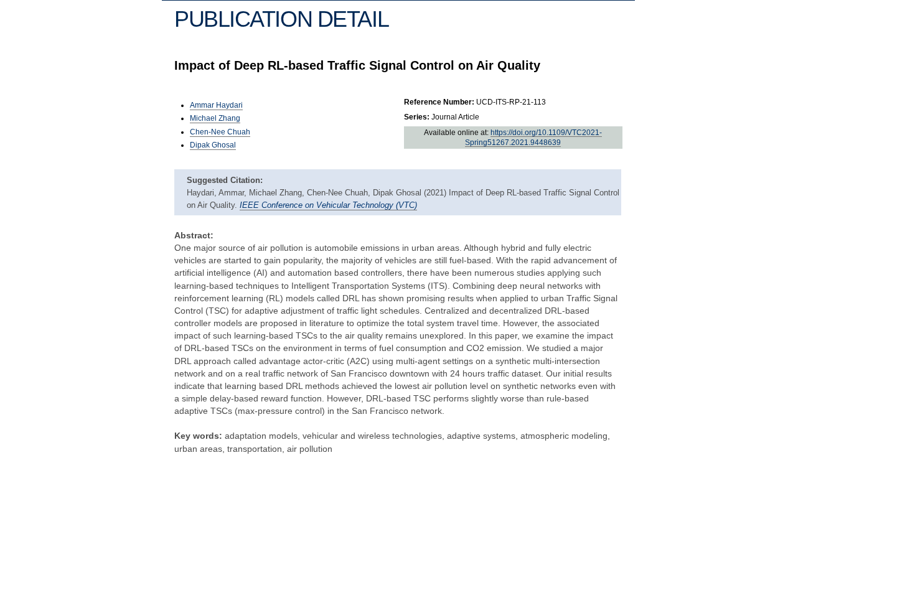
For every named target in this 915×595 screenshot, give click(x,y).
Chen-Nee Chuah (220, 132)
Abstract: (194, 235)
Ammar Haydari (216, 105)
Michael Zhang (215, 118)
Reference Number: (439, 102)
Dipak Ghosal (213, 145)
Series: (416, 117)
